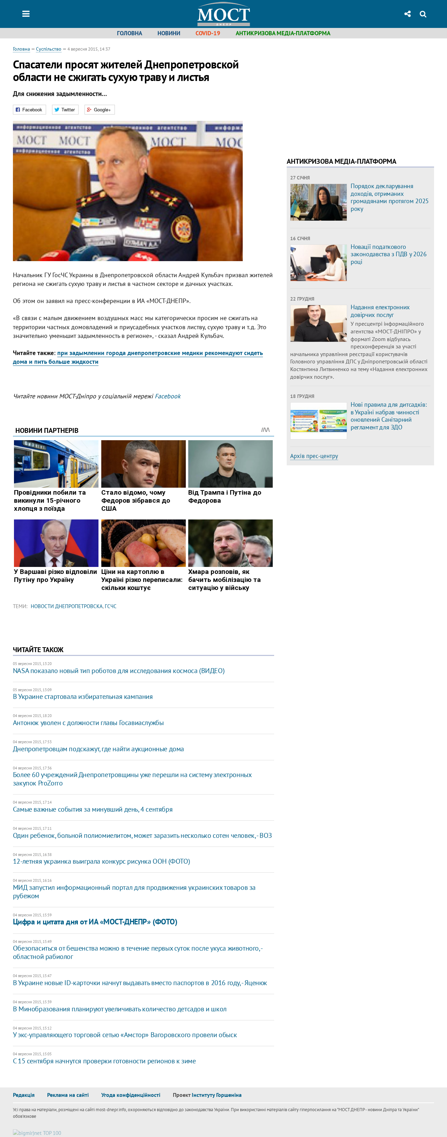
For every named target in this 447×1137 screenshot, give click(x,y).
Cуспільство (48, 49)
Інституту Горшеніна (217, 1094)
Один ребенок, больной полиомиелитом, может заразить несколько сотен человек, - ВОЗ (142, 835)
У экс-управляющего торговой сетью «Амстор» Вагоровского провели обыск (125, 1034)
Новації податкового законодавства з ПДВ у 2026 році (389, 254)
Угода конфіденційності (130, 1094)
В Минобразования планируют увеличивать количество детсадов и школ (120, 1008)
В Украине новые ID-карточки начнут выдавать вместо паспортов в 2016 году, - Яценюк (140, 982)
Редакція (24, 1094)
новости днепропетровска (67, 606)
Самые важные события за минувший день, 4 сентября (93, 809)
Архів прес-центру (314, 456)
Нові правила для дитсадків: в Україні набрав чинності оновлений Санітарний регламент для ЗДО (388, 415)
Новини (168, 33)
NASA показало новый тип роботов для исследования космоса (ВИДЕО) (119, 670)
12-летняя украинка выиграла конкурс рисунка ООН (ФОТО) (101, 861)
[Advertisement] (345, 94)
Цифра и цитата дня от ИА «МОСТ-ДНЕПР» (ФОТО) (95, 921)
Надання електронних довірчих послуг (380, 311)
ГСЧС (111, 606)
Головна (129, 33)
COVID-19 (208, 33)
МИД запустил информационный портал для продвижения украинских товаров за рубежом (134, 891)
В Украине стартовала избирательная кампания (83, 696)
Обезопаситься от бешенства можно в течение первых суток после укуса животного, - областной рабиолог (137, 952)
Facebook (168, 396)
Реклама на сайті (68, 1094)
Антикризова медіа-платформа (283, 33)
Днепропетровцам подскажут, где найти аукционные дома (98, 748)
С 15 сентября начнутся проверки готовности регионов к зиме (104, 1060)
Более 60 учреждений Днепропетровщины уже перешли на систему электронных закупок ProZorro (132, 779)
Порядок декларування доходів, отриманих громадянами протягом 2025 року (390, 197)
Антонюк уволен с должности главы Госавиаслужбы (88, 722)
